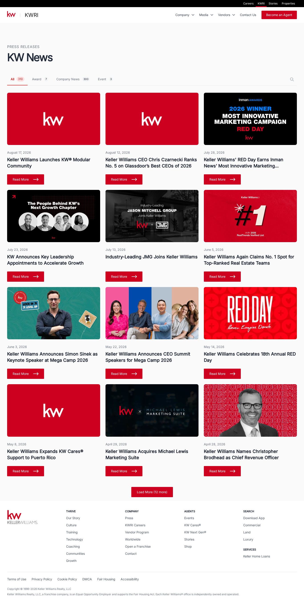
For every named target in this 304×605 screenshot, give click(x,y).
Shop (188, 546)
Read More (21, 179)
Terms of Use (16, 579)
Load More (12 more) (152, 492)
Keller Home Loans (256, 556)
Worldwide (132, 539)
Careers (248, 3)
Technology (74, 539)
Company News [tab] (72, 79)
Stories (273, 3)
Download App (254, 518)
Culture (71, 525)
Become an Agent (279, 15)
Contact (131, 553)
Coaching (73, 546)
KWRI (261, 3)
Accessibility (130, 579)
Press (129, 518)
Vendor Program (137, 532)
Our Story (73, 518)
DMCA (87, 579)
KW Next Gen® (195, 532)
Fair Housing (106, 579)
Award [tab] (39, 79)
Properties (288, 3)
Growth (71, 561)
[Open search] (292, 79)
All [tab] (17, 79)
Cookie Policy (67, 579)
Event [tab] (105, 79)
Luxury (248, 539)
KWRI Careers (135, 525)
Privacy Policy (42, 579)
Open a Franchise (138, 546)
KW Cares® (192, 525)
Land (247, 532)
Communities (75, 553)
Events (189, 518)
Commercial (251, 525)
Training (72, 532)
